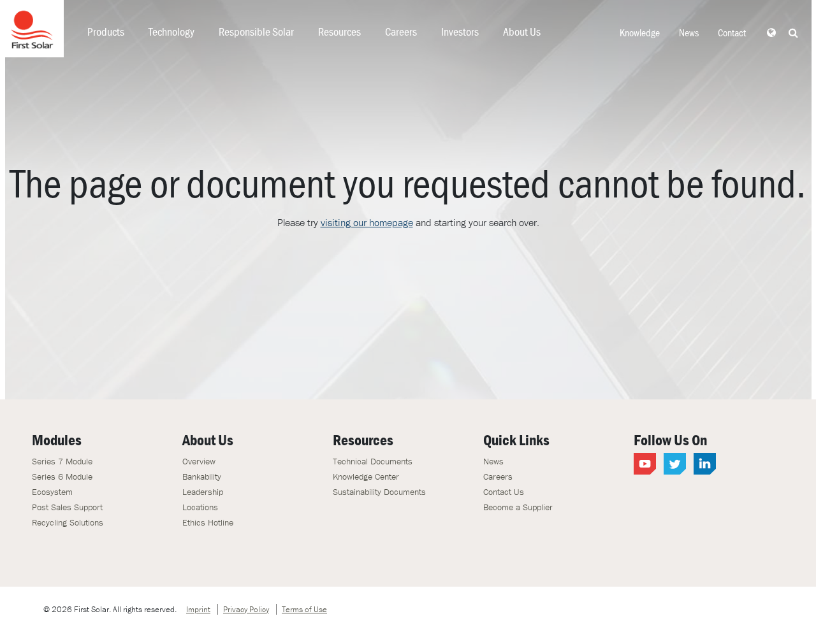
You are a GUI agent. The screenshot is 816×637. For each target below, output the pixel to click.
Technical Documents (372, 461)
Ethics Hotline (207, 522)
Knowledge (640, 32)
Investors (460, 31)
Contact (732, 32)
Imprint (198, 609)
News (689, 32)
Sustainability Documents (379, 491)
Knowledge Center (366, 476)
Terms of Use (304, 609)
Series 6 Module (62, 476)
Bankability (201, 476)
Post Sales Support (67, 507)
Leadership (202, 491)
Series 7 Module (62, 461)
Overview (198, 461)
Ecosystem (52, 491)
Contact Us (503, 491)
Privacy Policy (246, 609)
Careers (401, 31)
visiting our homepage (367, 222)
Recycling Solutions (67, 522)
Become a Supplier (518, 507)
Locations (200, 507)
